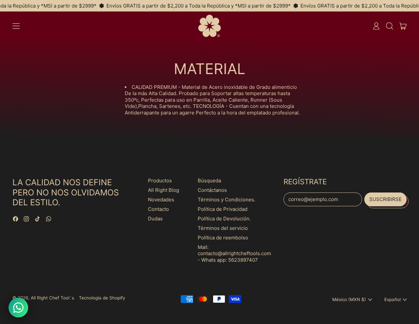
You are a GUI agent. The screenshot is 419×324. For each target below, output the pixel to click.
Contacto (158, 209)
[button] (389, 26)
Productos (160, 180)
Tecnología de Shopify (102, 297)
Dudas (155, 218)
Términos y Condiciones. (226, 199)
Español (392, 299)
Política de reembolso (223, 237)
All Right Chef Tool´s (52, 297)
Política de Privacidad (222, 209)
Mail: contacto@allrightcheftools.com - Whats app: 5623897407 (234, 253)
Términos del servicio (223, 228)
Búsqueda (209, 180)
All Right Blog (163, 190)
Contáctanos (212, 190)
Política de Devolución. (224, 218)
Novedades (161, 199)
